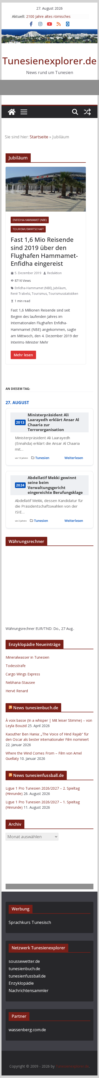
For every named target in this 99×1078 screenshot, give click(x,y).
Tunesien (42, 457)
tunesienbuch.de (24, 968)
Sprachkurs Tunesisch (30, 922)
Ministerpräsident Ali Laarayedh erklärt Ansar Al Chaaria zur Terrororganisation (53, 422)
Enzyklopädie (21, 983)
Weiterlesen (73, 457)
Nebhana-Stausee (20, 682)
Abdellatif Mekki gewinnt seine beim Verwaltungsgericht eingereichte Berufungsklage (55, 485)
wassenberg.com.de (27, 1029)
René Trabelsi (20, 293)
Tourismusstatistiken (63, 293)
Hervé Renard (17, 690)
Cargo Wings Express (23, 674)
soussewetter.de (24, 961)
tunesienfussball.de (27, 976)
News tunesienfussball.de (38, 775)
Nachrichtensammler (28, 990)
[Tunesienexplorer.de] (12, 112)
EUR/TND (44, 628)
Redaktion (54, 273)
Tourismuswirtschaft (28, 229)
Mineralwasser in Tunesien (27, 657)
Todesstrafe (16, 665)
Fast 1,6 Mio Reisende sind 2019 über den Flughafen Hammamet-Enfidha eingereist (44, 251)
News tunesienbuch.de (35, 708)
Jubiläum (59, 288)
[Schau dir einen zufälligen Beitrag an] (87, 112)
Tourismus (39, 293)
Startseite (39, 137)
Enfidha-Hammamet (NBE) (30, 220)
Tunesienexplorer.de (49, 60)
